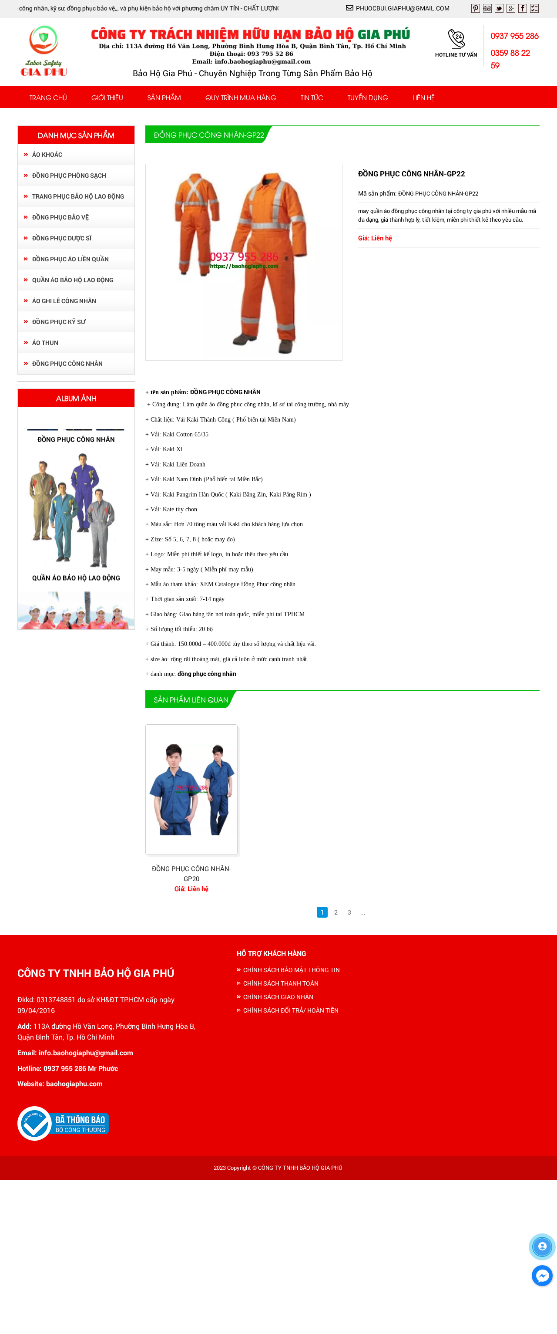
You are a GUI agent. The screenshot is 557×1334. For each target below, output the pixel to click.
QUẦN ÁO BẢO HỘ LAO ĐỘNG (72, 280)
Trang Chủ (48, 97)
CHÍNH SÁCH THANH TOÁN (281, 983)
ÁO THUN (45, 342)
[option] (76, 506)
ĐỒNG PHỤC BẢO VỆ (60, 217)
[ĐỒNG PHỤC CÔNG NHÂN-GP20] (191, 789)
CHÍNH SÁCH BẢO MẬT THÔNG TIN (291, 970)
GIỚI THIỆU (107, 97)
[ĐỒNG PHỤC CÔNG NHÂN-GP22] (244, 355)
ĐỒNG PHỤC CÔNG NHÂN (67, 363)
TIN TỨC (312, 97)
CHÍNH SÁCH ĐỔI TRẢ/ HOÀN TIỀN (291, 1010)
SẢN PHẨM (164, 97)
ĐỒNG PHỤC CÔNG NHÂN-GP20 (191, 873)
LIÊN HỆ (424, 97)
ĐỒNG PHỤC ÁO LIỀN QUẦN (70, 259)
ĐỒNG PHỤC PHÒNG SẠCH (69, 175)
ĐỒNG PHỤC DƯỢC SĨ (61, 238)
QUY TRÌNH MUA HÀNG (240, 97)
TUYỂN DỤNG (368, 97)
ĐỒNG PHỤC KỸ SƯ (58, 321)
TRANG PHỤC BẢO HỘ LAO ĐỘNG (78, 196)
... (363, 912)
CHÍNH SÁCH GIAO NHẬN (278, 997)
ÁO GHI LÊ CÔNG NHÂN (64, 301)
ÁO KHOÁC (47, 154)
